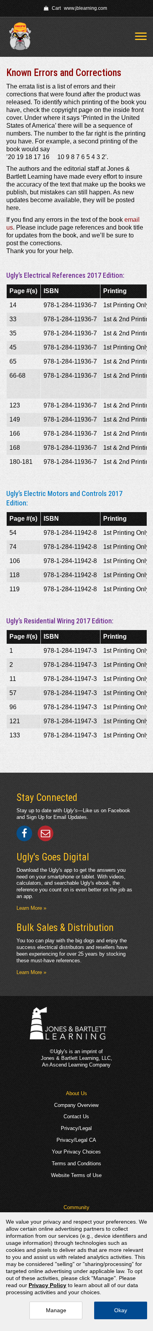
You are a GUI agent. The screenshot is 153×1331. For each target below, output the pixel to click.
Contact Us (76, 1116)
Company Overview (76, 1105)
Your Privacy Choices (76, 1152)
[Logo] (23, 37)
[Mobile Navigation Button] (141, 36)
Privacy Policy (47, 1285)
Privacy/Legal (76, 1128)
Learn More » (31, 908)
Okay (120, 1310)
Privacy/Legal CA (76, 1140)
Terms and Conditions (76, 1163)
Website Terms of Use (76, 1175)
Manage (56, 1310)
